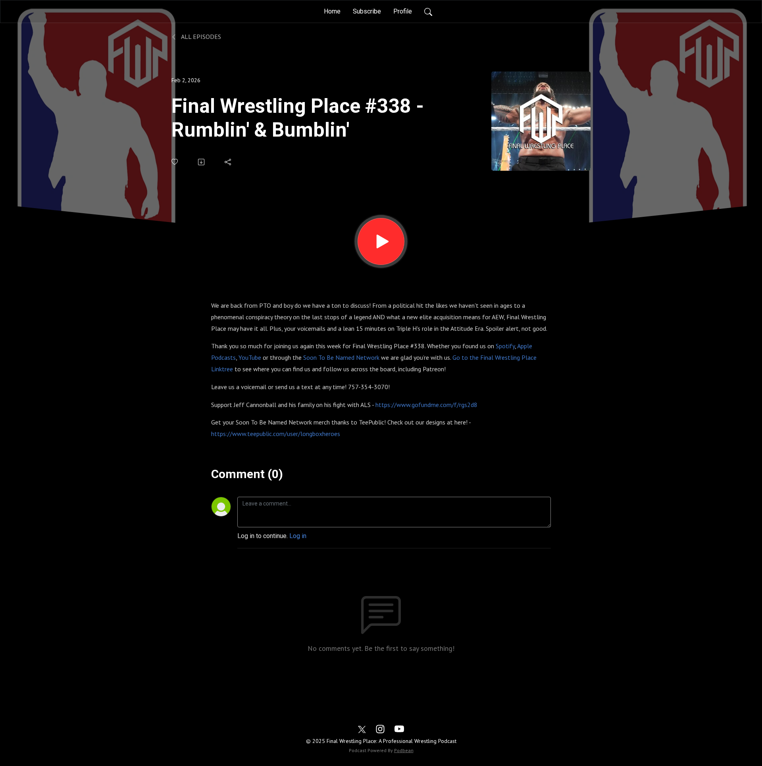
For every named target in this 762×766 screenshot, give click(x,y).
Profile (402, 11)
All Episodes (200, 37)
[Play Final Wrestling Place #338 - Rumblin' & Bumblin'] (381, 241)
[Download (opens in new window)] (201, 162)
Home (332, 11)
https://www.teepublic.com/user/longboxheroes (275, 434)
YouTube (250, 357)
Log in (297, 536)
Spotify (505, 346)
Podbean (404, 750)
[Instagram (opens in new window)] (380, 728)
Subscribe (367, 11)
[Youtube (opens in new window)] (399, 728)
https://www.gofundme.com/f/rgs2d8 (426, 405)
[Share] (228, 162)
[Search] (428, 11)
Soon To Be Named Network (341, 357)
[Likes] (175, 162)
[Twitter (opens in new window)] (362, 728)
